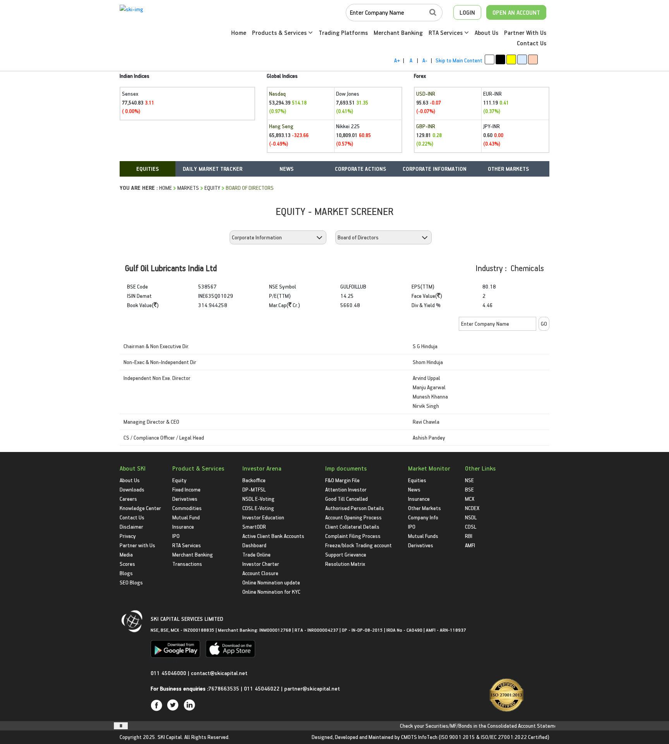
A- (424, 60)
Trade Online (256, 554)
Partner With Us (525, 32)
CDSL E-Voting (258, 508)
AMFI (470, 545)
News (414, 489)
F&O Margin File (342, 480)
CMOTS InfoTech (419, 737)
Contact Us (531, 43)
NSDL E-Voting (258, 498)
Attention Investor (346, 489)
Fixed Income (186, 489)
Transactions (187, 563)
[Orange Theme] (533, 59)
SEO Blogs (131, 582)
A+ (397, 60)
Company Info (423, 517)
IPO (176, 536)
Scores (127, 563)
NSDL (471, 517)
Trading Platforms (343, 32)
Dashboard (254, 545)
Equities (417, 480)
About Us (486, 32)
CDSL (470, 526)
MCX (469, 498)
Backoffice (254, 480)
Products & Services (280, 32)
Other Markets (424, 508)
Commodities (187, 508)
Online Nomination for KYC (271, 591)
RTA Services (446, 32)
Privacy (128, 536)
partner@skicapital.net (312, 688)
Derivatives (184, 498)
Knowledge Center (140, 508)
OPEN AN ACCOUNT (516, 12)
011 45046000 (169, 673)
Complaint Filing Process (353, 536)
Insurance (183, 526)
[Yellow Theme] (511, 59)
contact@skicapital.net (219, 673)
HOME (165, 187)
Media (126, 554)
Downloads (132, 489)
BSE (469, 489)
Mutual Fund (186, 517)
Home (238, 32)
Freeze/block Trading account (358, 545)
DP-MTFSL (254, 489)
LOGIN (467, 12)
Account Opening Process (353, 517)
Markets (188, 187)
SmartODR (254, 526)
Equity (212, 187)
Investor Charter (260, 563)
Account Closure (260, 573)
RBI (468, 536)
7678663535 (223, 688)
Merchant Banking (398, 32)
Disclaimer (131, 526)
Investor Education (263, 517)
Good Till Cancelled (346, 498)
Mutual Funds (423, 536)
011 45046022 (262, 688)
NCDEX (472, 508)
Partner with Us (137, 545)
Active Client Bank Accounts (273, 536)
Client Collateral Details (352, 526)
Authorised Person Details (354, 508)
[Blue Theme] (522, 59)
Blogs (126, 573)
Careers (128, 498)
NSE (469, 480)
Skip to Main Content (459, 60)
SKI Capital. (170, 737)
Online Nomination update (271, 582)
